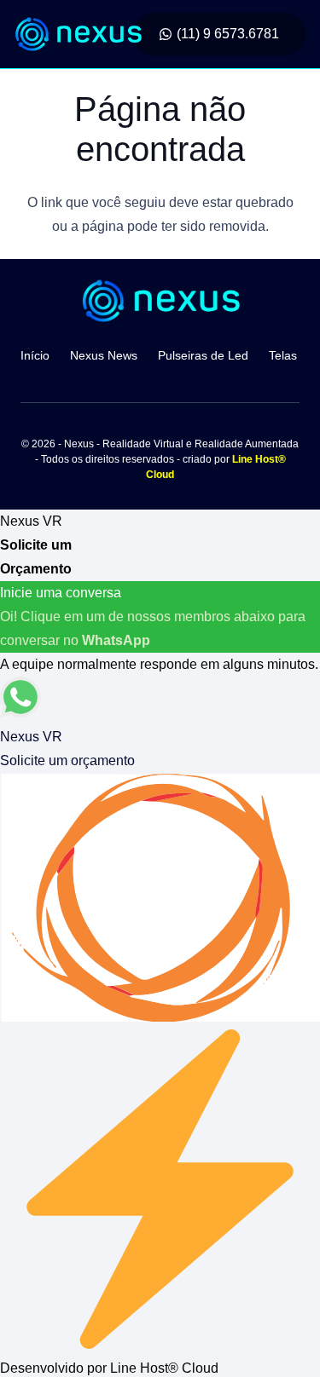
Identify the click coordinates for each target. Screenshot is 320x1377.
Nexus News (103, 355)
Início (34, 355)
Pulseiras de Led (203, 355)
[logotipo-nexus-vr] (78, 34)
